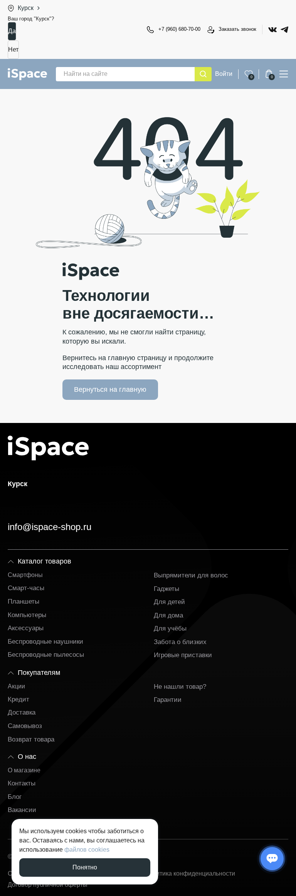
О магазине (24, 770)
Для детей (169, 602)
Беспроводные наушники (45, 641)
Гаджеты (166, 588)
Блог (15, 796)
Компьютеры (27, 615)
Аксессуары (26, 628)
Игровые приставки (183, 655)
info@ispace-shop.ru (49, 527)
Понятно (84, 867)
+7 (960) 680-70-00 (179, 29)
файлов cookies (86, 849)
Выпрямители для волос (191, 575)
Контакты (21, 783)
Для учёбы (170, 628)
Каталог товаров (44, 561)
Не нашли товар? (180, 686)
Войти (223, 73)
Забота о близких (180, 642)
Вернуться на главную (110, 389)
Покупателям (39, 672)
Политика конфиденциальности (190, 873)
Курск (26, 8)
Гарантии (168, 699)
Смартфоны (25, 575)
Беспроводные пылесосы (46, 654)
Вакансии (22, 810)
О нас (27, 756)
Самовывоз (25, 726)
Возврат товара (31, 739)
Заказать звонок (237, 29)
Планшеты (23, 601)
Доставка (21, 712)
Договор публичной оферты (47, 884)
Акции (16, 686)
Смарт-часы (26, 588)
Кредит (18, 699)
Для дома (168, 615)
